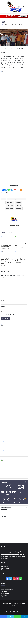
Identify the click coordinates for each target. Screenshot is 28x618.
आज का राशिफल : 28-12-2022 (20, 259)
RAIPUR (19, 202)
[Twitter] (6, 189)
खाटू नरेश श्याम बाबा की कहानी (20, 244)
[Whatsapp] (9, 189)
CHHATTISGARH (14, 199)
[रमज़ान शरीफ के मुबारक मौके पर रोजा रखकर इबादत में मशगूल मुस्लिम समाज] (7, 254)
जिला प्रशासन (10, 208)
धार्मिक (3, 21)
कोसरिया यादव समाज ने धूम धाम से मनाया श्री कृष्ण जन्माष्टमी (7, 245)
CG (4, 199)
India (23, 199)
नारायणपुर (19, 208)
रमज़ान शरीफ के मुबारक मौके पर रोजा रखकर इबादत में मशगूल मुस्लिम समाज (7, 261)
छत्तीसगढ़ (19, 205)
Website (3, 306)
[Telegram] (12, 189)
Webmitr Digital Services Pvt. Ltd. (14, 608)
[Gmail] (15, 189)
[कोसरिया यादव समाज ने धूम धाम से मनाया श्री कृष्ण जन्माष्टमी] (7, 239)
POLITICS (10, 202)
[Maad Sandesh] (14, 6)
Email (3, 300)
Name (3, 295)
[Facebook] (3, 189)
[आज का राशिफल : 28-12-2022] (21, 254)
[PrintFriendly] (18, 189)
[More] (21, 189)
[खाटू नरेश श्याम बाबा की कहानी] (21, 239)
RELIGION (10, 205)
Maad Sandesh (7, 24)
